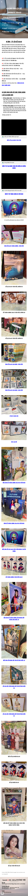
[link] (14, 128)
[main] (14, 19)
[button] (1, 2)
